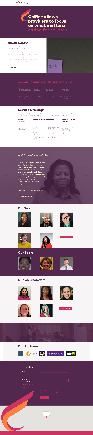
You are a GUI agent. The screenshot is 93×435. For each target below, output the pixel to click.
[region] (24, 219)
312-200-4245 (25, 373)
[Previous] (6, 175)
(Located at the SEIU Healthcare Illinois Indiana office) (28, 386)
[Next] (86, 175)
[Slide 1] (46, 201)
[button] (66, 3)
